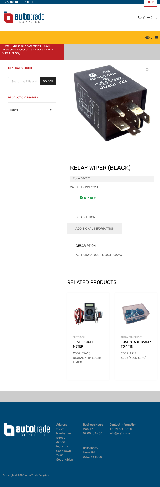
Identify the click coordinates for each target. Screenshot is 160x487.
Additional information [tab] (94, 228)
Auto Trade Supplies (37, 475)
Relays (39, 49)
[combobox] (32, 109)
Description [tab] (85, 217)
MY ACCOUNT (10, 2)
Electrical (18, 45)
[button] (149, 37)
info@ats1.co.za (120, 433)
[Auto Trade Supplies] (24, 22)
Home (6, 45)
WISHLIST (30, 2)
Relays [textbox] (31, 109)
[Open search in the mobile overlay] (32, 81)
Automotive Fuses (131, 337)
